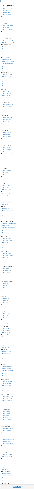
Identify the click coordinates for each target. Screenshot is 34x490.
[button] (0, 0)
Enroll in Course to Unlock (17, 487)
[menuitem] (0, 1)
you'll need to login (20, 486)
